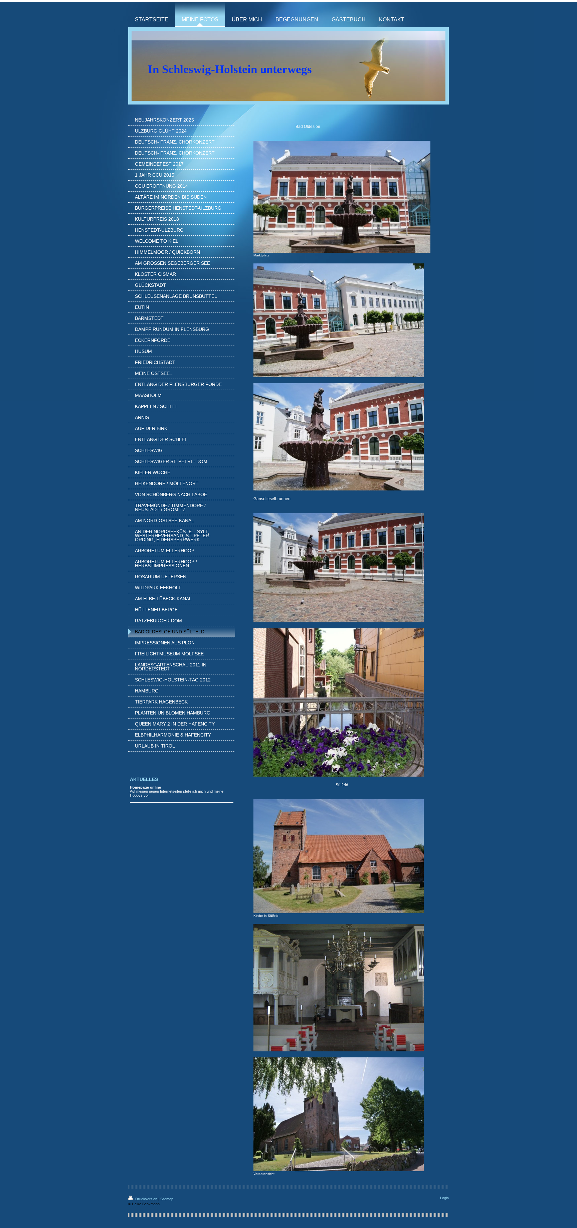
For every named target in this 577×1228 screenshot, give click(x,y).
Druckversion (146, 1199)
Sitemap (166, 1199)
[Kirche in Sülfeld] (338, 856)
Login (444, 1198)
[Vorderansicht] (338, 1114)
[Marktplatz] (341, 197)
